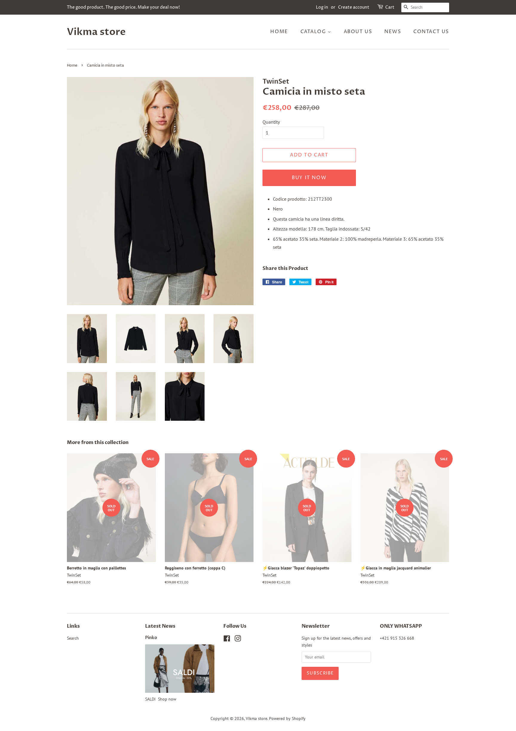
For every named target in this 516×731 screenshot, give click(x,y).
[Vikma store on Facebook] (226, 639)
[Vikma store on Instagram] (237, 639)
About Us (358, 31)
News (392, 31)
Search (73, 638)
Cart (389, 7)
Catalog (314, 31)
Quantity (271, 122)
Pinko (151, 638)
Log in (322, 7)
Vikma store (96, 32)
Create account (353, 7)
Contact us (431, 31)
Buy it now (309, 177)
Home (279, 31)
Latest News (160, 626)
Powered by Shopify (287, 718)
